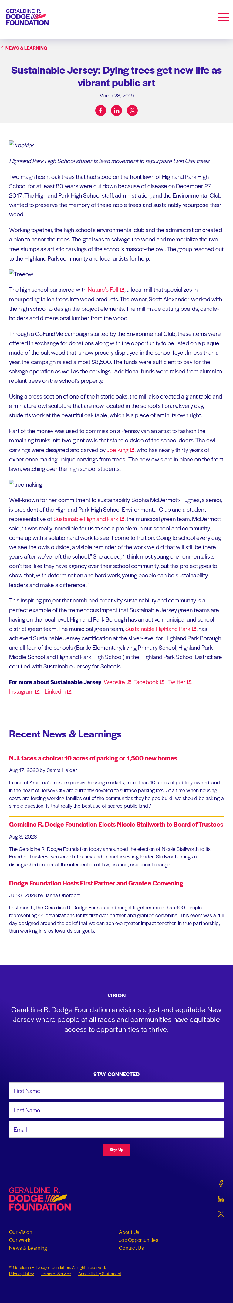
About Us (129, 1232)
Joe (117, 449)
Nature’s (103, 289)
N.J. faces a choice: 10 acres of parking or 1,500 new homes (93, 757)
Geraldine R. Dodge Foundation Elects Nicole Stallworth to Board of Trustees (116, 824)
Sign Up (116, 1149)
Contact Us (131, 1247)
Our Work (19, 1239)
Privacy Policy (21, 1273)
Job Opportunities (138, 1239)
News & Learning (28, 1247)
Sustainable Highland (85, 518)
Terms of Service (56, 1273)
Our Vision (20, 1232)
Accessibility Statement (99, 1273)
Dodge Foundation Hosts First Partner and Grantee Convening (96, 882)
